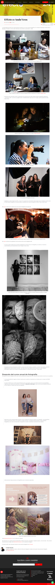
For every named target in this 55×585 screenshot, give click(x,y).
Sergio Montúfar (37, 133)
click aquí (31, 544)
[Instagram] (50, 2)
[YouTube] (52, 2)
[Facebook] (49, 2)
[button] (21, 2)
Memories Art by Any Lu (8, 538)
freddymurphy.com (10, 550)
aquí (5, 206)
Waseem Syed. (43, 93)
